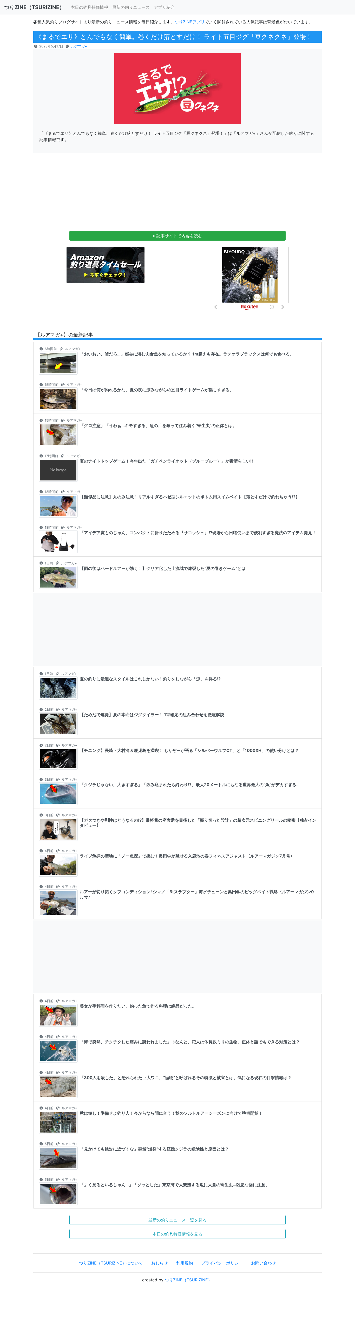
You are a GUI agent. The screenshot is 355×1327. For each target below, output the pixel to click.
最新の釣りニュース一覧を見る (177, 1220)
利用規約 (184, 1263)
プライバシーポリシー (222, 1263)
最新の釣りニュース (131, 7)
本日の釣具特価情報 (89, 7)
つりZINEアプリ (190, 21)
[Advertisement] (177, 193)
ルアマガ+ (79, 46)
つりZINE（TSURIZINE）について (111, 1263)
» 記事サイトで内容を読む (177, 235)
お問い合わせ (263, 1263)
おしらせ (159, 1263)
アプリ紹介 (164, 7)
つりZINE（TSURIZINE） (188, 1279)
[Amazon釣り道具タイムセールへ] (105, 264)
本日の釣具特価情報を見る (177, 1234)
